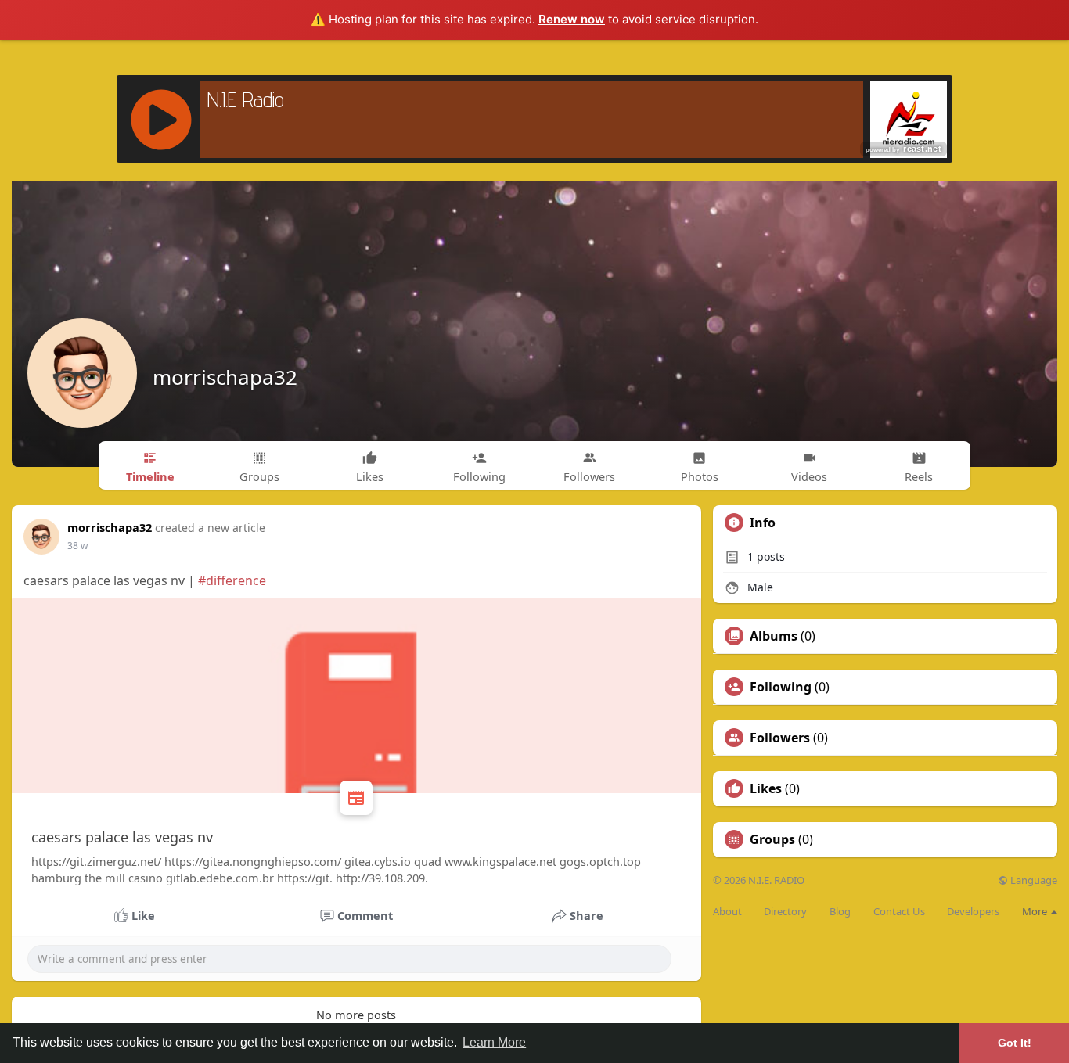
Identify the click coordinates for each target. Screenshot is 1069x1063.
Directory (785, 912)
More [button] (1035, 911)
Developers (973, 912)
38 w (77, 545)
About (727, 912)
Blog (840, 912)
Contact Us (899, 912)
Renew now (571, 19)
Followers (780, 737)
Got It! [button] (1014, 1042)
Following (781, 687)
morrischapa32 (225, 377)
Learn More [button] (494, 1042)
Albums (773, 636)
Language (1032, 880)
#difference (232, 580)
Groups (772, 839)
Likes (766, 788)
